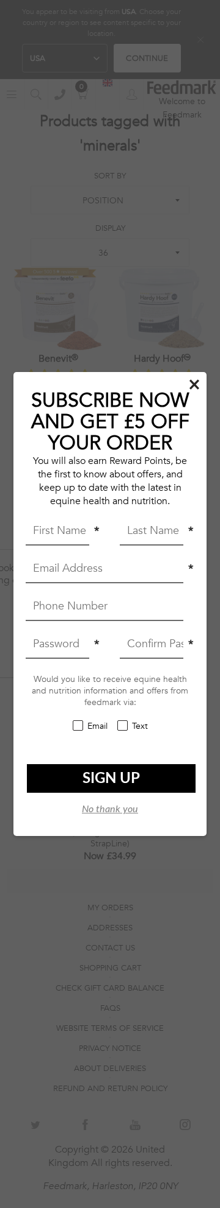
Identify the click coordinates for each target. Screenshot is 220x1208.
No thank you (110, 809)
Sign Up (111, 778)
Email (97, 726)
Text (140, 726)
